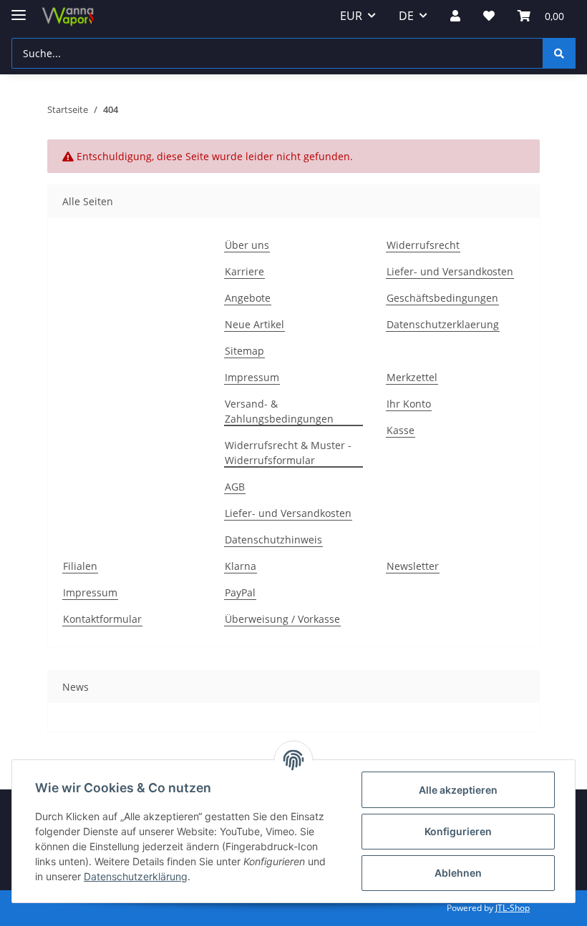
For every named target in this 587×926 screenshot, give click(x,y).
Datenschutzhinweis (273, 539)
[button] (455, 15)
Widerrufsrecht (423, 245)
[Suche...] (559, 53)
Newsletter (413, 566)
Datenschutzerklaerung (443, 324)
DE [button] (406, 16)
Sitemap (244, 351)
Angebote (248, 298)
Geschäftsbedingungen (442, 298)
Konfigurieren (458, 831)
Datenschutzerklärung (136, 876)
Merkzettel (412, 377)
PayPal (240, 592)
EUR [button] (351, 16)
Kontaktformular (102, 619)
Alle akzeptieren (458, 790)
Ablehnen (458, 873)
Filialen (80, 566)
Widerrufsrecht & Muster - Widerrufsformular (288, 452)
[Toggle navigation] (18, 9)
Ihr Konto (409, 403)
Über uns (247, 245)
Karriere (244, 271)
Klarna (240, 566)
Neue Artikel (254, 324)
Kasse (400, 430)
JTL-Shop (512, 908)
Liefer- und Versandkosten (450, 271)
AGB (235, 486)
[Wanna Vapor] (65, 16)
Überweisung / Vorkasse (282, 619)
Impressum (252, 377)
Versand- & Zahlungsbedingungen (279, 411)
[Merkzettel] (489, 15)
